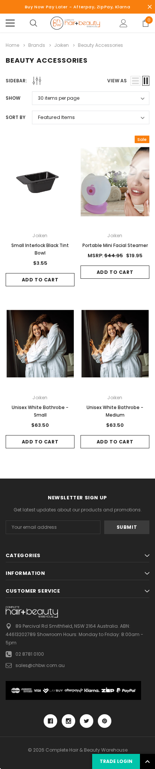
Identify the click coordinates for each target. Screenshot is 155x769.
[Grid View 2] (145, 81)
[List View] (135, 81)
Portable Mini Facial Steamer (115, 245)
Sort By (16, 117)
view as (117, 80)
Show (13, 98)
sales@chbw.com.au (40, 665)
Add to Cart (40, 279)
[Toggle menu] (10, 23)
